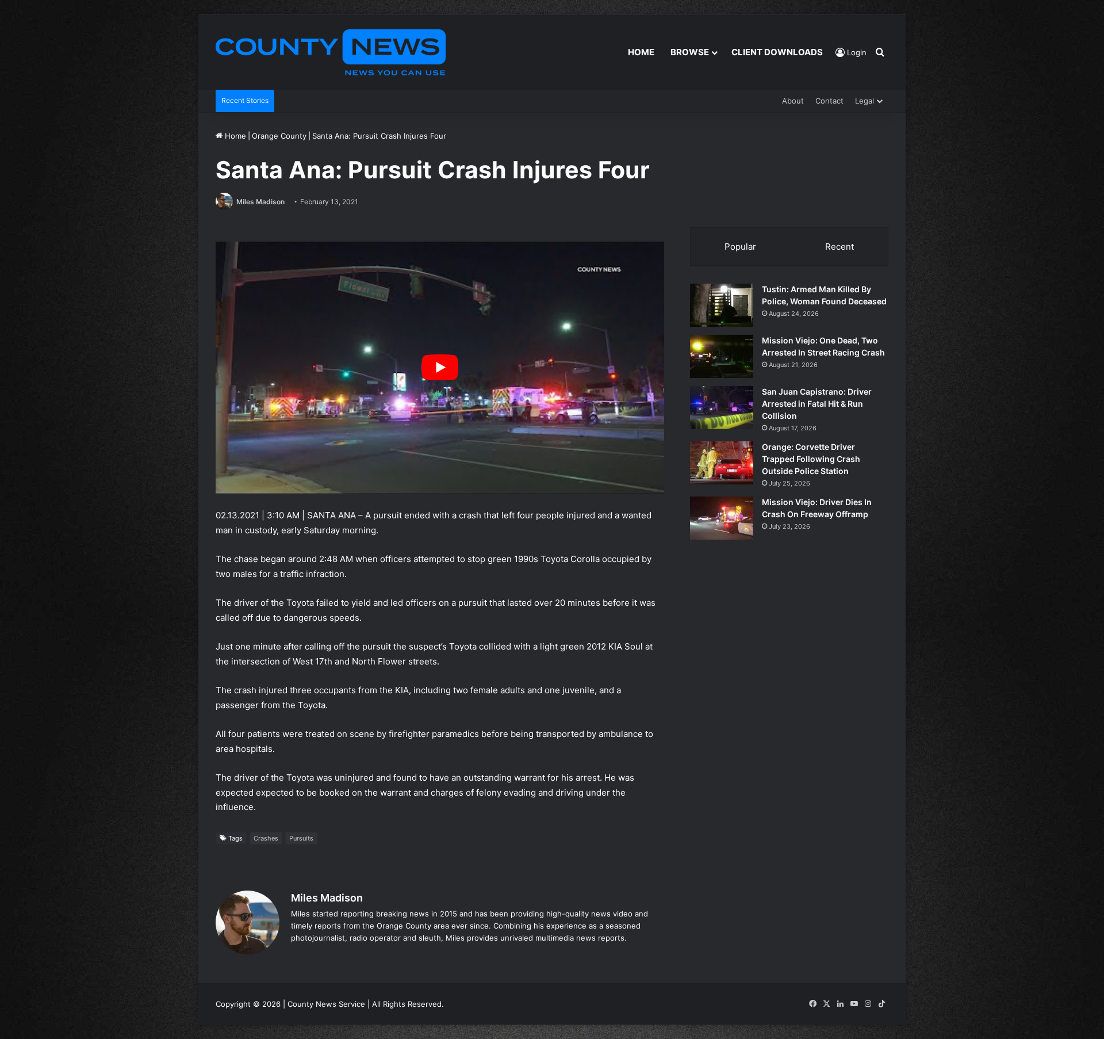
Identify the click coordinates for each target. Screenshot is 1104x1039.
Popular (740, 246)
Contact (829, 100)
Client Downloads (777, 52)
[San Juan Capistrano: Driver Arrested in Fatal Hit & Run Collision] (721, 407)
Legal (864, 100)
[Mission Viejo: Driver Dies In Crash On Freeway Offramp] (721, 518)
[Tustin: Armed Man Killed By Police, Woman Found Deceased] (721, 305)
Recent (839, 246)
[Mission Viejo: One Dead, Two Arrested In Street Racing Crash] (721, 356)
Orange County (279, 135)
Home (641, 52)
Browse (689, 52)
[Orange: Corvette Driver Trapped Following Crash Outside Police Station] (721, 462)
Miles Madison (260, 201)
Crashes (266, 838)
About (793, 100)
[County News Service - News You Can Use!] (331, 52)
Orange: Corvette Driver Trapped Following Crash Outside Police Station (811, 459)
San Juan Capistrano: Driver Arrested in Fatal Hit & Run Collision (817, 404)
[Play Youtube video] (440, 368)
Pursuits (301, 838)
